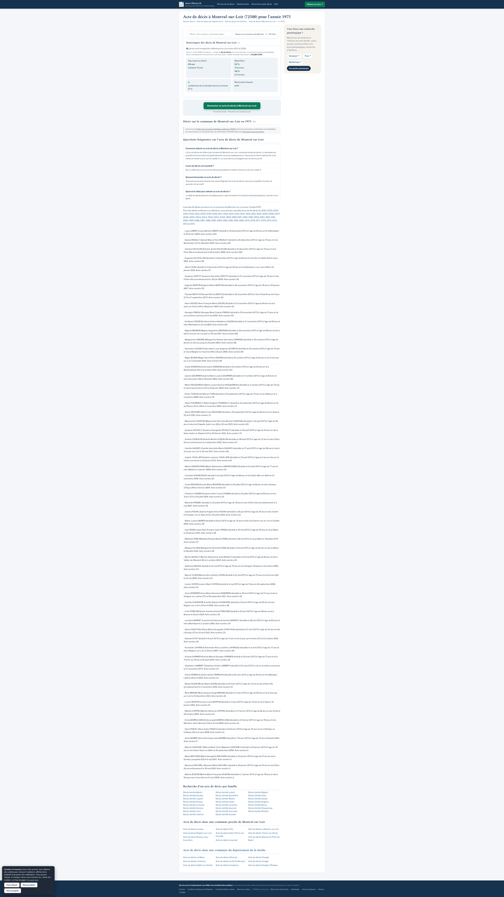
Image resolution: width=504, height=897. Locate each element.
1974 (269, 220)
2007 (277, 214)
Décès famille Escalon (193, 795)
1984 (219, 220)
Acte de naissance (309, 889)
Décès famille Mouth (225, 798)
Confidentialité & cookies (225, 889)
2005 (192, 217)
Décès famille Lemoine (193, 805)
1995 (250, 217)
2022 (191, 214)
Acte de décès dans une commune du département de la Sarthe (224, 850)
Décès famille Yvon (192, 811)
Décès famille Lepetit (193, 798)
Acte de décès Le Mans (193, 857)
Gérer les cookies (243, 889)
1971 (192, 224)
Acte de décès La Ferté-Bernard (230, 861)
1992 (267, 217)
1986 (208, 220)
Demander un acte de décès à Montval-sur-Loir (232, 105)
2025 (269, 210)
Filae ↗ (308, 56)
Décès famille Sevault (226, 814)
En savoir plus (32, 880)
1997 (239, 217)
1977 (258, 220)
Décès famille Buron (257, 805)
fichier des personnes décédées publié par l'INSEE (215, 129)
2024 (275, 210)
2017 (220, 214)
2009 (265, 214)
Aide (276, 4)
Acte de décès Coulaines (227, 865)
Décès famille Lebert (225, 792)
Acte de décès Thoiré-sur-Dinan (263, 833)
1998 (234, 217)
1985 (213, 220)
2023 (185, 214)
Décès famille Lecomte (226, 805)
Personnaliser (29, 885)
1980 (241, 220)
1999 (228, 217)
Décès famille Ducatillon (227, 795)
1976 (263, 220)
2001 (216, 217)
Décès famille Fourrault (226, 811)
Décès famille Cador (225, 802)
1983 (225, 220)
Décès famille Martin (192, 792)
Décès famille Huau (257, 795)
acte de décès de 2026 (255, 210)
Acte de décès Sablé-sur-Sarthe (198, 865)
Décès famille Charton (193, 814)
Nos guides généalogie (299, 68)
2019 (208, 214)
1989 (191, 220)
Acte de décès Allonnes (226, 857)
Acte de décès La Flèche (194, 861)
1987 (202, 220)
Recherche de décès (225, 4)
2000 (222, 217)
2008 (271, 214)
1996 (245, 217)
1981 (236, 220)
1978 (252, 220)
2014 (236, 214)
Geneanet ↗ (294, 56)
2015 (231, 214)
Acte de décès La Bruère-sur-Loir (263, 829)
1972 (185, 224)
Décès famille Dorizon (193, 808)
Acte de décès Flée (224, 829)
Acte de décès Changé (258, 857)
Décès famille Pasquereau (260, 808)
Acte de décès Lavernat (226, 840)
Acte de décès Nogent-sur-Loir (197, 833)
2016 (225, 214)
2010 (258, 214)
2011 (253, 214)
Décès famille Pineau (193, 802)
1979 (247, 220)
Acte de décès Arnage (258, 861)
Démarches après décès (261, 4)
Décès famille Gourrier (226, 808)
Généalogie (295, 889)
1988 (197, 220)
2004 (198, 217)
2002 (210, 217)
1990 (185, 220)
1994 (256, 217)
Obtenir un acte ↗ (315, 4)
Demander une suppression (253, 132)
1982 (230, 220)
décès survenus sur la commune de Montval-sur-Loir (219, 207)
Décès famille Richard (258, 811)
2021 (197, 214)
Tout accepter (12, 891)
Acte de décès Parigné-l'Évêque (263, 865)
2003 (204, 217)
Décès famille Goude (257, 798)
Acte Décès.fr (200, 4)
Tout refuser (11, 885)
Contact (182, 889)
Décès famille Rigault (258, 792)
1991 (273, 217)
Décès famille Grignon (258, 802)
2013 (242, 214)
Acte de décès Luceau (193, 829)
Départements (243, 4)
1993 (262, 217)
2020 (203, 214)
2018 (214, 214)
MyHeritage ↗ (295, 62)
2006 (185, 217)
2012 (248, 214)
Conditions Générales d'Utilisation (200, 889)
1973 (274, 220)
